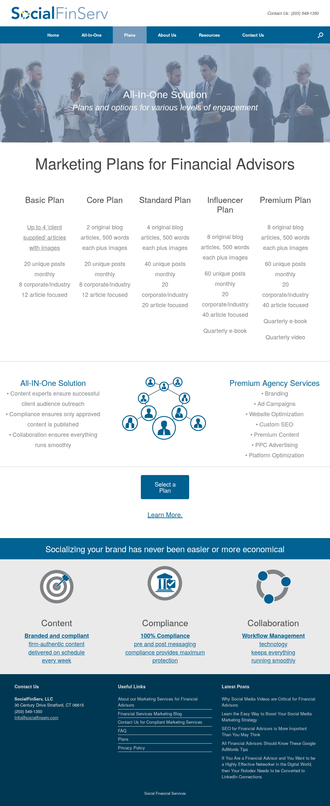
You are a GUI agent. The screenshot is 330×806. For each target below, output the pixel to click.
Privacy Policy (131, 748)
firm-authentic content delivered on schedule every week (56, 647)
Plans (129, 35)
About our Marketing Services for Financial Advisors (158, 702)
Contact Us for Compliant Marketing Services (160, 722)
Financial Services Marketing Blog (150, 713)
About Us (167, 35)
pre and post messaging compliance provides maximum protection (165, 647)
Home (53, 35)
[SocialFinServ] (59, 13)
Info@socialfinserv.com (36, 717)
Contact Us (253, 35)
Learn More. (165, 514)
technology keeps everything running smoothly (273, 647)
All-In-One (92, 35)
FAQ (122, 731)
